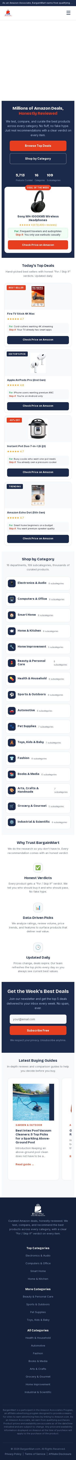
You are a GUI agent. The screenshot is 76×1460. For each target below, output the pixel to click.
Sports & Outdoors (38, 1304)
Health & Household (38, 1337)
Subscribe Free (38, 1030)
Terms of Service (35, 1454)
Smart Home (38, 1271)
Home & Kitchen (38, 1278)
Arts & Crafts (38, 1368)
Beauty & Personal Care (38, 1296)
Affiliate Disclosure (60, 1454)
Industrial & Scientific (38, 1392)
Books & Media (38, 1361)
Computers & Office (38, 1263)
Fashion (38, 1353)
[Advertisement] (38, 60)
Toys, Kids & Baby (38, 1319)
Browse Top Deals (38, 145)
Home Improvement (38, 1384)
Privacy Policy (13, 1454)
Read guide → (25, 1164)
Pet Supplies (38, 1312)
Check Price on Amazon (38, 244)
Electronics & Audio (38, 1255)
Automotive (38, 1345)
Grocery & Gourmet (38, 1376)
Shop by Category (38, 158)
